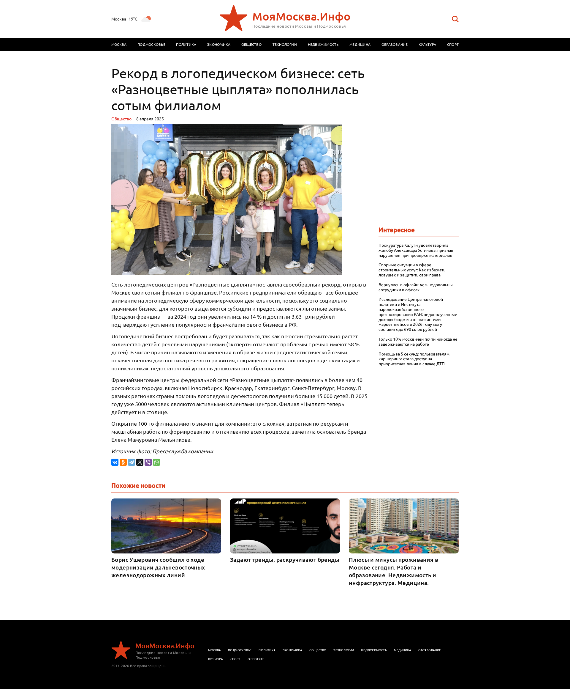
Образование (394, 44)
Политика (186, 44)
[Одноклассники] (123, 462)
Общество (251, 44)
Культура (427, 44)
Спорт (453, 44)
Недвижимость (323, 44)
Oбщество (121, 118)
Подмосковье (151, 44)
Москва (118, 44)
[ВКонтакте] (114, 462)
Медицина (359, 44)
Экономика (218, 44)
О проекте (256, 659)
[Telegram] (131, 462)
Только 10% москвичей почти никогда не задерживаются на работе (418, 341)
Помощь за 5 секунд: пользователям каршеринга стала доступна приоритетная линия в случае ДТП (414, 358)
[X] (139, 462)
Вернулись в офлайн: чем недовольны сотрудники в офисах (416, 287)
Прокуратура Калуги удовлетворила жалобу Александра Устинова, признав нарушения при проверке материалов (416, 250)
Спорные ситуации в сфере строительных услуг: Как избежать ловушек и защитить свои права (412, 269)
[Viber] (148, 462)
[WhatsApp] (156, 462)
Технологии (285, 44)
